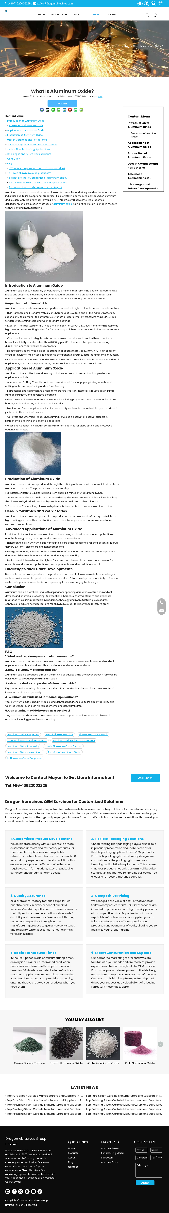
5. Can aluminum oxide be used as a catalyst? (35, 187)
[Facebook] (140, 3)
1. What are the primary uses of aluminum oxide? (37, 168)
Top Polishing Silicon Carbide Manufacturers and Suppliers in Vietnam (124, 1105)
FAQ (9, 163)
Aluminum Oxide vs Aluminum (24, 752)
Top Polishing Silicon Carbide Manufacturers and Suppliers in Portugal (124, 1114)
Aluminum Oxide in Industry (23, 746)
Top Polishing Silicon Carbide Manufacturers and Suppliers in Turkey (45, 1105)
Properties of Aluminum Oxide (26, 125)
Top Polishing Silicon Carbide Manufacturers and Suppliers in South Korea (45, 1109)
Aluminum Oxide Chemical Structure (73, 740)
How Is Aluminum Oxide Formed (63, 746)
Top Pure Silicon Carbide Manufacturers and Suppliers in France (124, 1096)
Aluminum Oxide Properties (23, 734)
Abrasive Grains (110, 1148)
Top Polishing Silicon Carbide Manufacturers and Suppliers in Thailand (124, 1100)
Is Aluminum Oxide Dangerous (24, 758)
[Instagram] (160, 3)
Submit (145, 1182)
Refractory (107, 1157)
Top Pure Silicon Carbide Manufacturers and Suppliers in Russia (45, 1096)
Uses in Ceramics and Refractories (27, 139)
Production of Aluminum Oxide (25, 135)
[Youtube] (153, 3)
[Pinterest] (39, 1191)
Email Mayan (145, 777)
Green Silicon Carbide (29, 1063)
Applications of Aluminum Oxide (25, 130)
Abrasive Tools (109, 1162)
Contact (73, 1167)
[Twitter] (20, 1191)
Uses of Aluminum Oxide (59, 734)
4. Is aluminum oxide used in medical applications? (38, 182)
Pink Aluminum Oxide (140, 1063)
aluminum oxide (62, 204)
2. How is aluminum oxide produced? (30, 173)
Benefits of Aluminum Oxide (64, 752)
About (71, 1157)
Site (100, 96)
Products (73, 1153)
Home (71, 1148)
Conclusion (13, 158)
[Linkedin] (147, 3)
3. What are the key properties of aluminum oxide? (38, 177)
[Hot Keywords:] (147, 15)
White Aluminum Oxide (103, 1063)
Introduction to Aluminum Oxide (25, 120)
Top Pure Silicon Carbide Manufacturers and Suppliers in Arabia (45, 1100)
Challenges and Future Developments (29, 154)
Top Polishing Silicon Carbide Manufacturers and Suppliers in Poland (45, 1114)
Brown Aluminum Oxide (66, 1063)
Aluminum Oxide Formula (93, 734)
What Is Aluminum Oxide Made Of (27, 740)
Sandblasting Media (112, 1153)
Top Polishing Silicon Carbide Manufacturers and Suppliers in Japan (124, 1109)
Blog (70, 1162)
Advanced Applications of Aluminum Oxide (32, 144)
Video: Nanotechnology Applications (29, 149)
